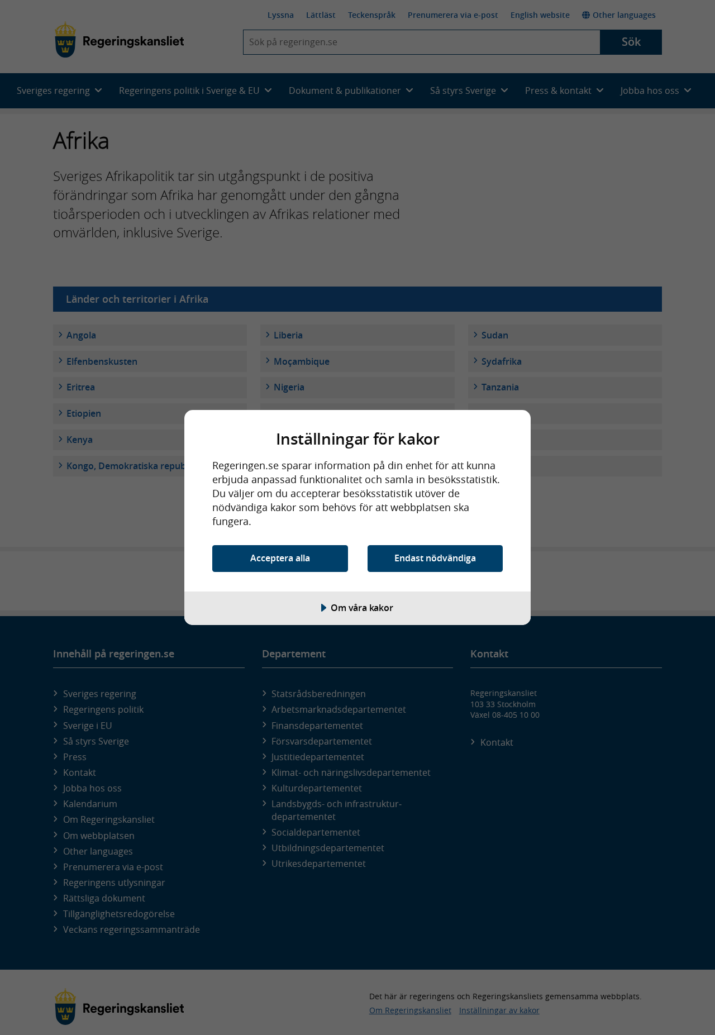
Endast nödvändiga (435, 558)
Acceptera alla (280, 558)
